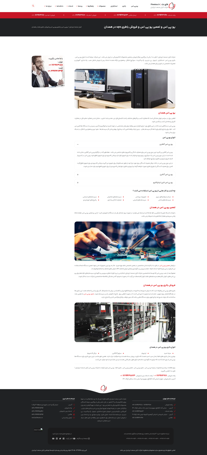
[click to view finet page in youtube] (54, 438)
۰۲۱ (160, 375)
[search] (33, 6)
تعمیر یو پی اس (164, 265)
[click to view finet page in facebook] (64, 438)
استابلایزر (114, 6)
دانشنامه (60, 6)
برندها (80, 6)
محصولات (102, 6)
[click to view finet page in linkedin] (57, 438)
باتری (124, 6)
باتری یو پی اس (89, 294)
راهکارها (91, 6)
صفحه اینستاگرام (82, 438)
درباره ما (49, 6)
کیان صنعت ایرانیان (75, 27)
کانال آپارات (69, 438)
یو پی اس (134, 6)
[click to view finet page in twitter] (60, 438)
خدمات (70, 6)
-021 (160, 15)
